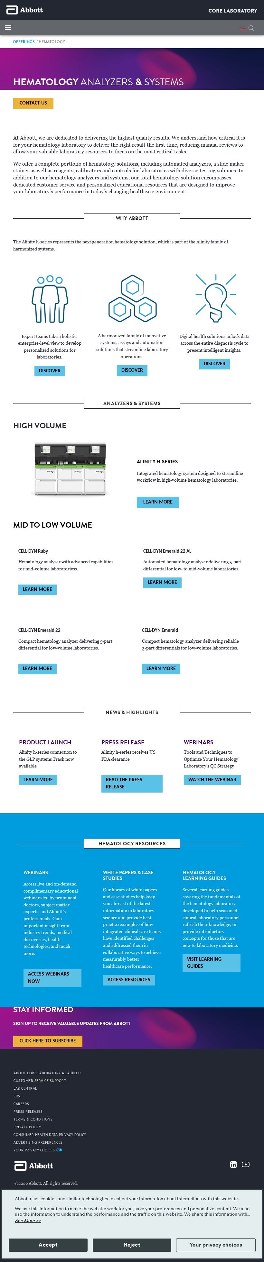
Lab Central (25, 1089)
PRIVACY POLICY (27, 1127)
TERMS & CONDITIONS (33, 1119)
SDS (17, 1096)
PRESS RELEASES (28, 1112)
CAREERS (21, 1104)
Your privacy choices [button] (216, 1245)
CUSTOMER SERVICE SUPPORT (40, 1081)
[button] (251, 27)
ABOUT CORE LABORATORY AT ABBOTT (47, 1073)
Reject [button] (132, 1245)
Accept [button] (48, 1245)
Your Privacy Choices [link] (35, 1150)
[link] (24, 41)
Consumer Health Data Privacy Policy (50, 1135)
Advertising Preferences (38, 1143)
